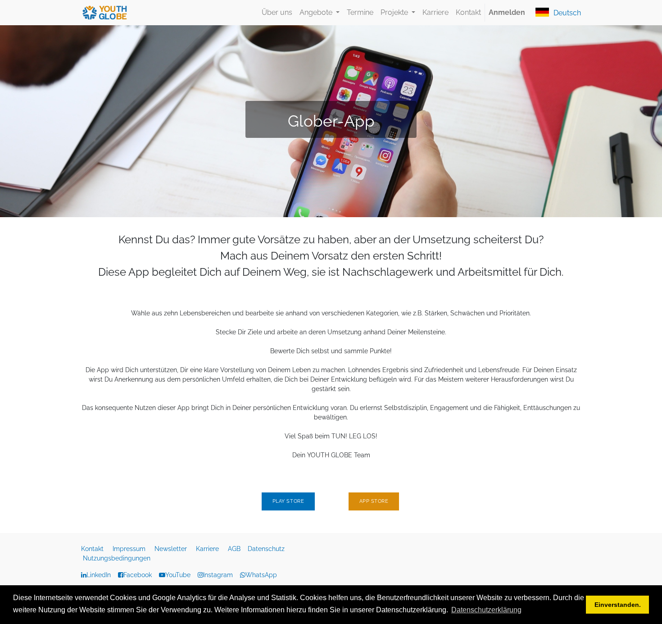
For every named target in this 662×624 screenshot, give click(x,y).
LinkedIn (98, 574)
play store (288, 501)
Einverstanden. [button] (617, 604)
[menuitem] (277, 13)
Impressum (130, 548)
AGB (235, 548)
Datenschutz (267, 548)
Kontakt (93, 548)
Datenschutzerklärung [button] (486, 610)
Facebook (137, 574)
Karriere (208, 548)
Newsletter (171, 548)
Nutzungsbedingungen (116, 558)
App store (374, 501)
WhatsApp (261, 574)
